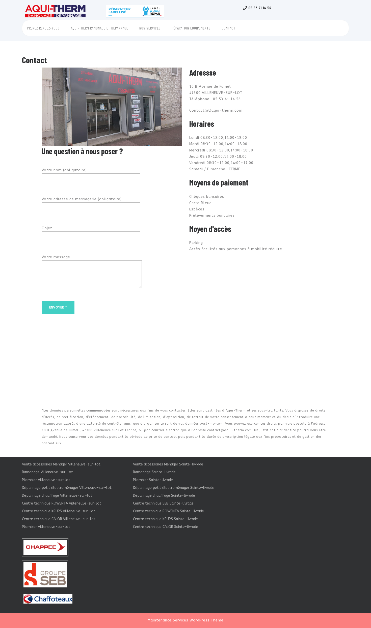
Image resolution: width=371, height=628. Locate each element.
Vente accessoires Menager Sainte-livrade (168, 464)
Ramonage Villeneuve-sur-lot (47, 472)
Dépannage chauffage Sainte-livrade (164, 495)
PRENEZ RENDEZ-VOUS (43, 28)
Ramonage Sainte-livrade (154, 472)
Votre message (56, 257)
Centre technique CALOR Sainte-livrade (165, 527)
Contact (228, 28)
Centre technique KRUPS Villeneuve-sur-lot (58, 511)
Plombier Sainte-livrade (153, 480)
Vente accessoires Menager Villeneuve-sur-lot (61, 464)
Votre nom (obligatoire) (64, 170)
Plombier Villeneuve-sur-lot (46, 480)
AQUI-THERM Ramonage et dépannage (99, 28)
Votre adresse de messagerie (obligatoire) (82, 199)
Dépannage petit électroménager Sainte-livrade (173, 488)
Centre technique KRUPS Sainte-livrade (165, 519)
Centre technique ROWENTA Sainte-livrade (168, 511)
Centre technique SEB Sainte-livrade (163, 503)
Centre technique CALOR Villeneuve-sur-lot (58, 519)
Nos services (150, 28)
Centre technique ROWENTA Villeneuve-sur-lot (61, 503)
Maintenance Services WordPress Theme (186, 620)
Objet (47, 228)
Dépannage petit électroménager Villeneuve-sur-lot (67, 488)
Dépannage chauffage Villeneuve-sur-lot (57, 495)
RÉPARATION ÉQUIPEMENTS (191, 28)
